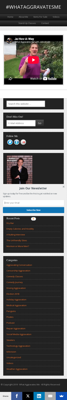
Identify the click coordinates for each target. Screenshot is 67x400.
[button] (33, 188)
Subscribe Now (34, 210)
